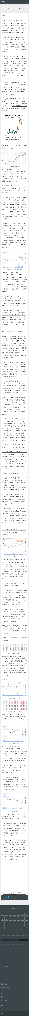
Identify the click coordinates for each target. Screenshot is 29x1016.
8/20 (1, 1007)
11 (6, 919)
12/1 (4, 16)
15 (22, 919)
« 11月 (6, 930)
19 (10, 922)
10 (2, 919)
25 (6, 924)
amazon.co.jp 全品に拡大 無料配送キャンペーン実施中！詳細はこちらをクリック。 (14, 893)
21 (18, 922)
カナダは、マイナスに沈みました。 (15, 461)
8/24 (1, 998)
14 (18, 919)
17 (2, 922)
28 (18, 924)
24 (2, 924)
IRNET (3, 2)
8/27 (1, 991)
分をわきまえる (4, 1000)
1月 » (22, 930)
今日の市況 (22, 896)
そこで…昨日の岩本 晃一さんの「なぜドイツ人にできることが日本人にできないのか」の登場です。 (14, 532)
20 (14, 922)
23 (26, 922)
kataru (14, 898)
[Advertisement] (14, 877)
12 (10, 919)
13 (14, 919)
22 (22, 922)
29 (22, 924)
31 (2, 927)
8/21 (1, 1005)
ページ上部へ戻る (27, 1013)
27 (14, 924)
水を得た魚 (3, 1002)
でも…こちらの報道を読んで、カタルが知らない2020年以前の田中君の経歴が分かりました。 (14, 315)
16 (26, 919)
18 (6, 922)
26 (10, 924)
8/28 (1, 989)
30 (26, 924)
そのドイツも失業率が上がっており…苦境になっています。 (14, 466)
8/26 (1, 993)
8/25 (1, 996)
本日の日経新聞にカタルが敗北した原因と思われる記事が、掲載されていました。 (14, 108)
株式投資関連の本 (4, 966)
